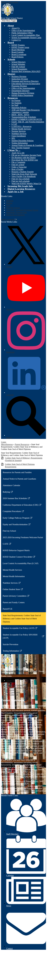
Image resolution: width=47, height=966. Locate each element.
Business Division (18, 76)
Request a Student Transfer (22, 172)
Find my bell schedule (20, 181)
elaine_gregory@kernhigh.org (13, 786)
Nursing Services (18, 131)
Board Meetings (18, 50)
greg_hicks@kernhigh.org (33, 779)
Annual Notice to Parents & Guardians (27, 145)
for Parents (15, 100)
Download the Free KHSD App (24, 160)
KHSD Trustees (18, 45)
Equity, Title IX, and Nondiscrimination (27, 122)
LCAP (14, 124)
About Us (15, 28)
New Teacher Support (20, 148)
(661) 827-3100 (7, 674)
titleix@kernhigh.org (9, 774)
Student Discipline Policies (22, 141)
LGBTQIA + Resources (21, 126)
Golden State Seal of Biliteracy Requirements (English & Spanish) (23, 459)
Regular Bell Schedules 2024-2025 (25, 71)
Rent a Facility (17, 169)
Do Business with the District (23, 157)
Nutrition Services (18, 133)
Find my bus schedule (20, 179)
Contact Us (16, 40)
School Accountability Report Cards (26, 37)
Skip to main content (9, 2)
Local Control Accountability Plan (25, 35)
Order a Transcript (19, 167)
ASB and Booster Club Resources (25, 110)
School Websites (18, 64)
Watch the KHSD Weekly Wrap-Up (26, 183)
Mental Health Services (21, 129)
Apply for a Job (17, 153)
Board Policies (17, 57)
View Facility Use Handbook (23, 176)
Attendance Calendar (20, 112)
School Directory (18, 62)
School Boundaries (19, 69)
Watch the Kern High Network (24, 174)
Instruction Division (19, 79)
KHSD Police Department (22, 95)
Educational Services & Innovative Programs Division (25, 84)
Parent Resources (22, 444)
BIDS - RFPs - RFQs (20, 115)
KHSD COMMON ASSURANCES (26, 119)
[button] (10, 25)
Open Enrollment (18, 136)
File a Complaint (18, 162)
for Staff (14, 105)
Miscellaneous (7, 444)
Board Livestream (18, 54)
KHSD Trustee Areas (20, 47)
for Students (16, 103)
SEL (13, 138)
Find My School (18, 67)
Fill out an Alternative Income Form (26, 155)
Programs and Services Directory (25, 81)
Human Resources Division (22, 93)
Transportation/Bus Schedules (23, 117)
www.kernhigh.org (27, 791)
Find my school (17, 165)
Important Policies (18, 107)
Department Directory (20, 91)
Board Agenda (17, 52)
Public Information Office (22, 33)
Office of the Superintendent (23, 30)
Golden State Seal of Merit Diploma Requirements (20, 465)
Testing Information (19, 143)
